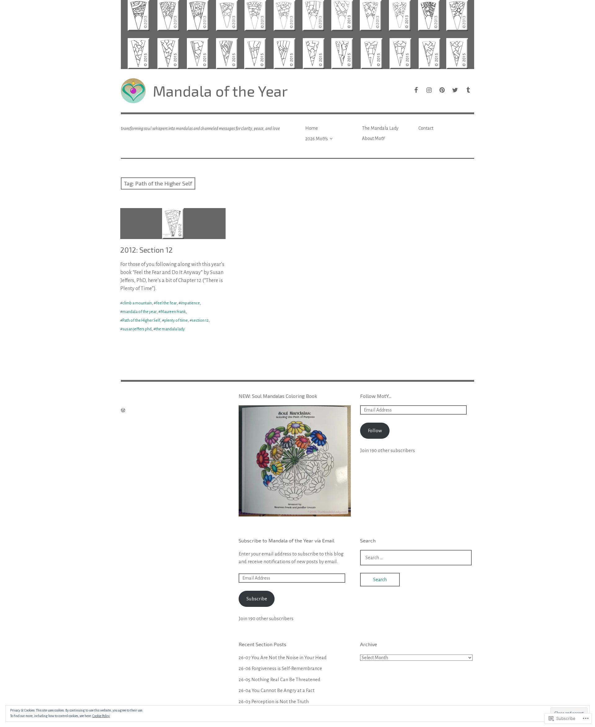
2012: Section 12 (146, 249)
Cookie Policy (101, 716)
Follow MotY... (375, 396)
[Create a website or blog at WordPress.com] (123, 410)
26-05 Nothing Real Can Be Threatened (279, 679)
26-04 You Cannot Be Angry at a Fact (277, 690)
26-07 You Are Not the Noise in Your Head (283, 657)
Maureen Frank (173, 312)
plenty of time (176, 320)
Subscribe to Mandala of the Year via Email (286, 540)
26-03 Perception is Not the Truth (274, 701)
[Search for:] (416, 557)
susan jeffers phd (137, 329)
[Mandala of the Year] (297, 34)
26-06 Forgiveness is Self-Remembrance (280, 668)
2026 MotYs (316, 138)
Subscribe (256, 598)
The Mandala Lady (380, 128)
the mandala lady (170, 329)
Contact (425, 128)
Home (311, 128)
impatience (190, 303)
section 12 (200, 320)
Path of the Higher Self (141, 320)
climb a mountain (137, 303)
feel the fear (166, 303)
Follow (375, 430)
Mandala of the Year (220, 91)
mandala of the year (139, 312)
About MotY (373, 138)
